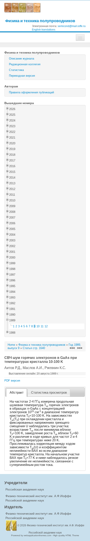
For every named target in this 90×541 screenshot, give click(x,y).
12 (46, 326)
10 (38, 326)
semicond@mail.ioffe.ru (72, 26)
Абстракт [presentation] (17, 392)
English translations (43, 29)
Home (11, 344)
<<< (72, 348)
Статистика (16, 70)
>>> (79, 348)
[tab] (16, 393)
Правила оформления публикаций (31, 92)
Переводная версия (22, 75)
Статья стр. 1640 (34, 348)
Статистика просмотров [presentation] (49, 392)
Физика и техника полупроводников (40, 20)
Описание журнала (21, 58)
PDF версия (12, 380)
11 (42, 326)
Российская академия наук (24, 489)
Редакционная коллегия (24, 64)
